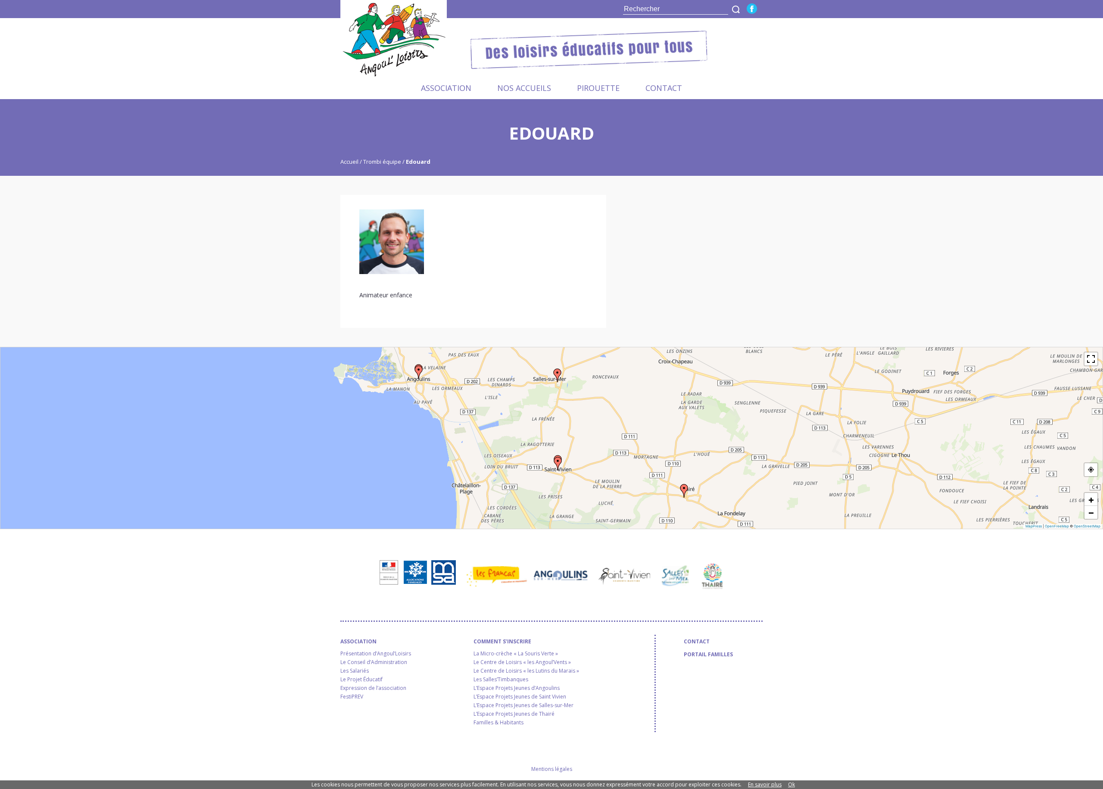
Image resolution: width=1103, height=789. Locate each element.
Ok (791, 784)
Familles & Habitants (498, 722)
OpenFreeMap (1057, 526)
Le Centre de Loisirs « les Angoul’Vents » (522, 662)
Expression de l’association (373, 688)
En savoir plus (765, 784)
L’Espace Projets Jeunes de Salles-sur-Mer (523, 705)
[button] (419, 372)
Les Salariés (354, 670)
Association (446, 88)
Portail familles (708, 654)
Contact (663, 88)
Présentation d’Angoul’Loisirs (375, 653)
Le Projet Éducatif (361, 679)
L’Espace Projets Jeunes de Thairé (514, 714)
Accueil (350, 161)
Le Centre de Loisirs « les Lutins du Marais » (526, 670)
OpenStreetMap (1087, 526)
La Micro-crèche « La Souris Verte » (516, 653)
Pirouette (598, 88)
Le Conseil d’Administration (373, 662)
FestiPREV (351, 696)
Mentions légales (551, 769)
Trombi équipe (382, 161)
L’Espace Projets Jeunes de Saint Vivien (520, 696)
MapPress (1033, 526)
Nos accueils (524, 88)
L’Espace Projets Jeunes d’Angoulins (517, 688)
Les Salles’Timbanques (501, 679)
